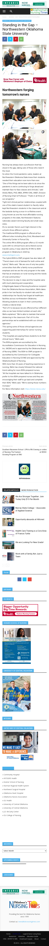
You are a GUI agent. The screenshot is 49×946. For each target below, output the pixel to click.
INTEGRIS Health (10, 778)
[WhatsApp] (21, 39)
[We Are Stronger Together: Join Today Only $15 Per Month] (8, 499)
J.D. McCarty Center (11, 811)
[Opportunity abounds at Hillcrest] (8, 522)
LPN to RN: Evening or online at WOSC (35, 450)
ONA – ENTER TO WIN (10, 939)
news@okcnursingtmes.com (29, 921)
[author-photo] (24, 475)
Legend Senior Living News (32, 934)
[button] (4, 11)
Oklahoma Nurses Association (15, 797)
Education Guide (32, 936)
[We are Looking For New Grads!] (8, 545)
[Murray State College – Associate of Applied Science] (8, 511)
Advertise (21, 936)
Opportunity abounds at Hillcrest (29, 519)
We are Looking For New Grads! (29, 542)
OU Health (8, 800)
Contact (43, 939)
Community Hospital (11, 774)
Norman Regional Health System (16, 786)
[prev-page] (3, 565)
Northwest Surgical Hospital (14, 789)
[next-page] (7, 565)
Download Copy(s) (26, 939)
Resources (12, 936)
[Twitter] (10, 39)
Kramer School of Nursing (14, 782)
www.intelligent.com (11, 255)
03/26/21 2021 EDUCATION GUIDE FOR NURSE (24, 17)
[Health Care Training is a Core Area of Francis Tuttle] (8, 533)
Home (4, 17)
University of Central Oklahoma (16, 804)
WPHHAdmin (24, 478)
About (36, 939)
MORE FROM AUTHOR (30, 490)
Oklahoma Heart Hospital (13, 793)
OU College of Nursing (12, 815)
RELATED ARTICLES (11, 490)
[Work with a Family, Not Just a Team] (8, 556)
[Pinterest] (15, 39)
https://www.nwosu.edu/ (35, 389)
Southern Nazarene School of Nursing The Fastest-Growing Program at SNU (12, 452)
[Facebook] (4, 39)
